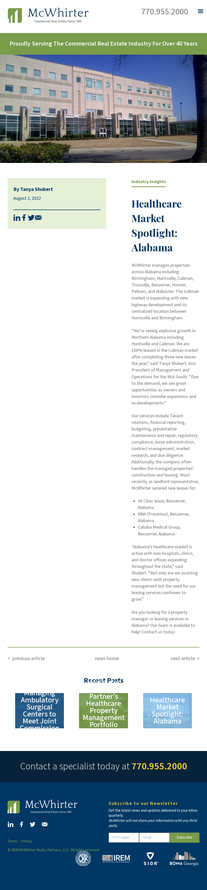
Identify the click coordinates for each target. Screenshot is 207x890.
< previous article (26, 658)
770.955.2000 (164, 11)
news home (107, 658)
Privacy (26, 841)
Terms (12, 841)
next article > (184, 658)
